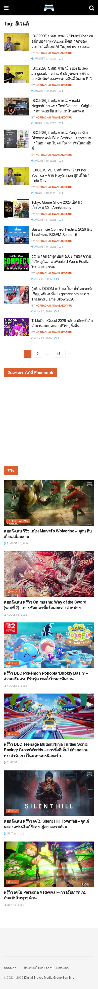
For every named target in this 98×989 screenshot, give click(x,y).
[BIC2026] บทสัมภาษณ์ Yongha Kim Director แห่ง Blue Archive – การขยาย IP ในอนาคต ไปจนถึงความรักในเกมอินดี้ (61, 140)
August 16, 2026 (45, 246)
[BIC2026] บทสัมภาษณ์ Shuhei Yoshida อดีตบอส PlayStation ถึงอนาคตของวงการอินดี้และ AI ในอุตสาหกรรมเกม (62, 41)
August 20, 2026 (45, 91)
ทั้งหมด (12, 592)
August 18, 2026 (45, 160)
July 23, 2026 (43, 311)
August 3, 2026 (16, 685)
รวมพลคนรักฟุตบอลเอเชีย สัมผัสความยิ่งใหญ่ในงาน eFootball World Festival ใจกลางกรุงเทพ (61, 261)
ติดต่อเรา (10, 968)
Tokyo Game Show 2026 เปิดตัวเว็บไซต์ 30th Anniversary (56, 204)
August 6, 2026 (16, 614)
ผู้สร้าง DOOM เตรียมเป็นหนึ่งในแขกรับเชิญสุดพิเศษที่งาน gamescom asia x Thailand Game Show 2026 (62, 294)
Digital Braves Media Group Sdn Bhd (49, 977)
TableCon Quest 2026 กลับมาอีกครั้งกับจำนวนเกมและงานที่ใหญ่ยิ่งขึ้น (62, 323)
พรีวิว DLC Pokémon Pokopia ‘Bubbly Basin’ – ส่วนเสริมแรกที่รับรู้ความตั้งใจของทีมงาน (46, 675)
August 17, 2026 (45, 219)
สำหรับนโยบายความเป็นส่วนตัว (46, 968)
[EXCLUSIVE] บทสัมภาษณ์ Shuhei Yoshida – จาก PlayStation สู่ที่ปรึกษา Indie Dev (60, 175)
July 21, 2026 (43, 338)
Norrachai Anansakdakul (54, 53)
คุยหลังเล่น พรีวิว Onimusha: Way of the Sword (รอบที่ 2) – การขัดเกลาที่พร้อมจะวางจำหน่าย (45, 604)
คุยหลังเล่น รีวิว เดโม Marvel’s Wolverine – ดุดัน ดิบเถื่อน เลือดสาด (48, 533)
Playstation (18, 521)
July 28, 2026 (43, 279)
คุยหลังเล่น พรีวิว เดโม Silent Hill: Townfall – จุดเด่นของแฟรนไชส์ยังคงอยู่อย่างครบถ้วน (46, 823)
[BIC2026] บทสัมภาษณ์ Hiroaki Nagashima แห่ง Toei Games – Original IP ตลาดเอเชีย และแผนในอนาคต (62, 105)
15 (58, 353)
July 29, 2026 (15, 833)
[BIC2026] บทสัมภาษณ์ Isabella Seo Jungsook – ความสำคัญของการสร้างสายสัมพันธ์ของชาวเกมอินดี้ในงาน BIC (61, 73)
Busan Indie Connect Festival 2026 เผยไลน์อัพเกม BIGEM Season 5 (61, 231)
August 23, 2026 (45, 58)
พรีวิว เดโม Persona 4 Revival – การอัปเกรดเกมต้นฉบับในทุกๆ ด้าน (45, 895)
